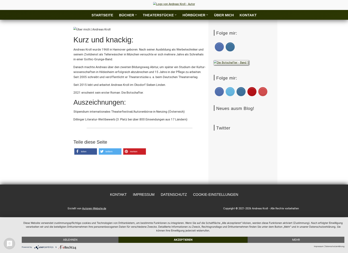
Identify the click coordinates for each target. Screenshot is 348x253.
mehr (296, 239)
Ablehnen (70, 239)
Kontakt (248, 15)
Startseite (102, 15)
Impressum (144, 194)
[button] (85, 151)
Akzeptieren (183, 239)
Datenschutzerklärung (334, 246)
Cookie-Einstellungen (215, 194)
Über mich (224, 15)
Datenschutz (174, 194)
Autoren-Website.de (94, 208)
